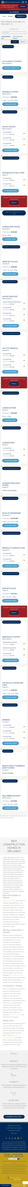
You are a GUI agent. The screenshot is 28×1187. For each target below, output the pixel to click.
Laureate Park (8, 443)
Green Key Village (10, 262)
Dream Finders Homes (9, 900)
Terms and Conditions (17, 1154)
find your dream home (15, 1014)
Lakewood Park (9, 408)
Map (24, 41)
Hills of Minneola (10, 348)
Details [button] (22, 6)
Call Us (15, 1133)
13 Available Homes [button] (10, 150)
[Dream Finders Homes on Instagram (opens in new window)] (12, 1138)
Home (4, 16)
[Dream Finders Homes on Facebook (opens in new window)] (6, 1138)
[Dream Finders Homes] (10, 2)
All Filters (13, 12)
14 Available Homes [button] (10, 325)
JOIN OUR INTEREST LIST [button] (11, 68)
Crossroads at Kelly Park (13, 173)
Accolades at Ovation (12, 61)
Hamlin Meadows (10, 296)
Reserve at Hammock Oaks (13, 548)
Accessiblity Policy (8, 1156)
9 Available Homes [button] (10, 104)
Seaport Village (9, 588)
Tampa (13, 1037)
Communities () (5, 37)
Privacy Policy (7, 1154)
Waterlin (6, 720)
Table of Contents (19, 1156)
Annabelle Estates (10, 92)
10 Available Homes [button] (10, 460)
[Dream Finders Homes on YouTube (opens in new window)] (18, 1138)
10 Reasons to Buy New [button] (13, 1116)
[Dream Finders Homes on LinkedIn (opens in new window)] (9, 1138)
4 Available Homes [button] (10, 525)
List (15, 41)
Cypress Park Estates (11, 227)
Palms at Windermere (11, 513)
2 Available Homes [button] (10, 600)
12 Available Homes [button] (10, 660)
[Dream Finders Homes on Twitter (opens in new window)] (15, 1138)
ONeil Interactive (17, 1179)
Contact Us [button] (21, 16)
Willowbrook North (11, 796)
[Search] (26, 2)
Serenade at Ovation (11, 637)
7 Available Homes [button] (10, 274)
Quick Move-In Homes (18, 37)
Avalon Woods (8, 127)
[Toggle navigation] (23, 2)
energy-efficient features (16, 975)
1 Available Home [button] (9, 239)
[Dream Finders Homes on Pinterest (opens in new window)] (21, 1138)
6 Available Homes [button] (10, 697)
